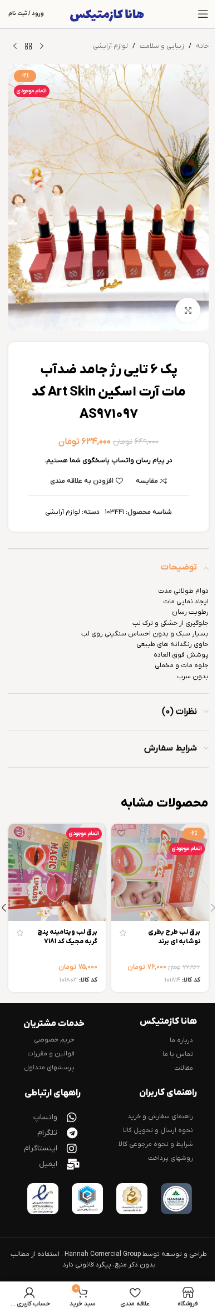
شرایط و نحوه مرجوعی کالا (156, 1144)
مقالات (183, 1068)
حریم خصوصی (54, 1039)
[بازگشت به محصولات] (28, 46)
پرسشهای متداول (49, 1067)
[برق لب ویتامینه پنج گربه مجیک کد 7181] (57, 872)
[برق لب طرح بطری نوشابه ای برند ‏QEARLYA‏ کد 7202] (160, 872)
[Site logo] (109, 13)
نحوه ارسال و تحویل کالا (158, 1130)
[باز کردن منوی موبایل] (203, 14)
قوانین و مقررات (51, 1053)
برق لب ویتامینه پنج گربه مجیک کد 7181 (67, 937)
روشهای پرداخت (170, 1158)
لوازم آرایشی (110, 46)
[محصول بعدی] (15, 46)
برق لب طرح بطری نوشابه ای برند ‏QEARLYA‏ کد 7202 (172, 941)
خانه (202, 46)
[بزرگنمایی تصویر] (187, 310)
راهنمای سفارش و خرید (160, 1116)
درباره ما (181, 1040)
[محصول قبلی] (41, 46)
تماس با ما (177, 1054)
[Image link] (176, 1198)
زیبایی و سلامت (162, 46)
